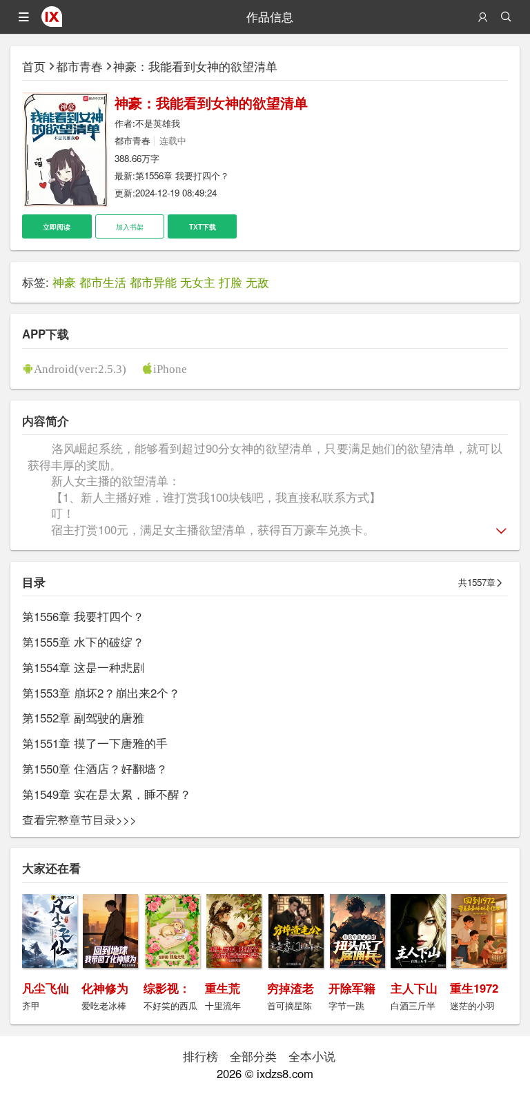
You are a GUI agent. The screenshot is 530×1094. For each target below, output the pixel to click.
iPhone (170, 368)
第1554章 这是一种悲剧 (83, 667)
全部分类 (253, 1056)
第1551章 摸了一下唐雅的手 (95, 743)
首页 (34, 66)
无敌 (257, 282)
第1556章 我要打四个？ (182, 175)
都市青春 (79, 66)
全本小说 (311, 1056)
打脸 (230, 282)
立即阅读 (56, 226)
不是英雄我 (157, 123)
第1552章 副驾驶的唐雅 (83, 717)
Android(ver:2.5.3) (80, 368)
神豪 (64, 282)
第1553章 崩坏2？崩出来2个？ (101, 693)
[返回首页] (51, 22)
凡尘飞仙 (45, 988)
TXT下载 (202, 226)
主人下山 (414, 988)
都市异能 (153, 282)
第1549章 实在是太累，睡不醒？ (106, 794)
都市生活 (102, 282)
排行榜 (200, 1056)
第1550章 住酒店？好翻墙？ (95, 768)
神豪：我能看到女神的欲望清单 (195, 66)
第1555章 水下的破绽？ (83, 642)
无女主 (197, 282)
